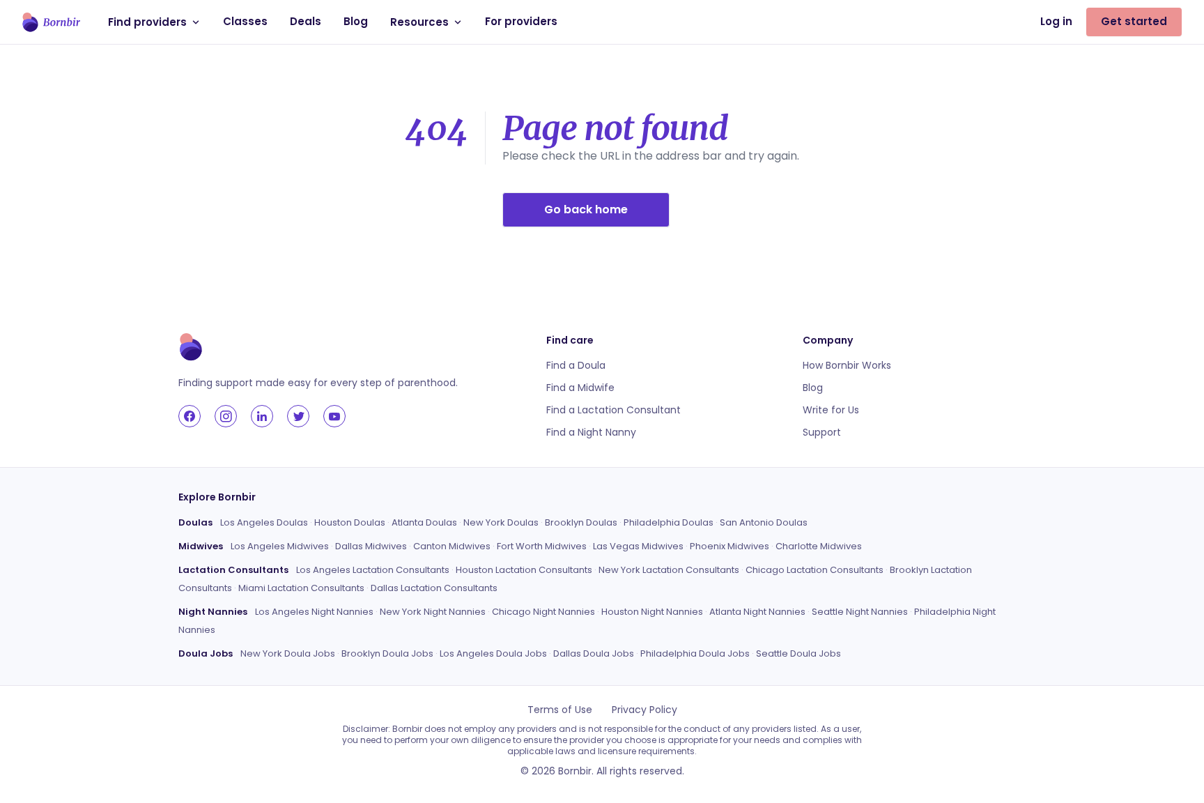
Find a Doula (575, 365)
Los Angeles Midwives (280, 546)
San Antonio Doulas (764, 522)
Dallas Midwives (371, 546)
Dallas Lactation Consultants (434, 588)
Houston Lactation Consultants (524, 569)
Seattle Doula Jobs (798, 653)
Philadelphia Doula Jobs (695, 653)
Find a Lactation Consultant (613, 410)
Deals (305, 21)
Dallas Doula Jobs (593, 653)
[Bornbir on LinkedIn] (262, 416)
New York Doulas (501, 522)
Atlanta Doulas (424, 522)
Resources (419, 22)
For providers (521, 21)
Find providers (147, 22)
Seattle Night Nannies (860, 611)
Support (822, 432)
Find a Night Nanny (591, 432)
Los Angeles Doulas (264, 522)
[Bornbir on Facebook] (189, 416)
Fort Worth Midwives (542, 546)
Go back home (586, 209)
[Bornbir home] (51, 22)
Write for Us (831, 410)
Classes (245, 21)
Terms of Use (559, 710)
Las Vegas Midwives (638, 546)
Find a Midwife (580, 388)
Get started (1134, 21)
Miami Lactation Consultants (301, 588)
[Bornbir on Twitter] (298, 416)
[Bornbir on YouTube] (334, 416)
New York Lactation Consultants (669, 569)
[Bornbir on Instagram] (226, 416)
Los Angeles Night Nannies (314, 611)
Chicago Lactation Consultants (814, 569)
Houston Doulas (349, 522)
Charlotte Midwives (818, 546)
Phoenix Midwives (729, 546)
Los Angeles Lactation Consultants (372, 569)
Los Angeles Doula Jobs (493, 653)
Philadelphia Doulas (668, 522)
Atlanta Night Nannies (757, 611)
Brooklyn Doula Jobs (387, 653)
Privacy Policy (644, 710)
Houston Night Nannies (652, 611)
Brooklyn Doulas (581, 522)
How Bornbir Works (847, 365)
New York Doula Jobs (287, 653)
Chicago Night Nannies (543, 611)
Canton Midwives (452, 546)
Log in (1056, 21)
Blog (356, 21)
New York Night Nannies (433, 611)
